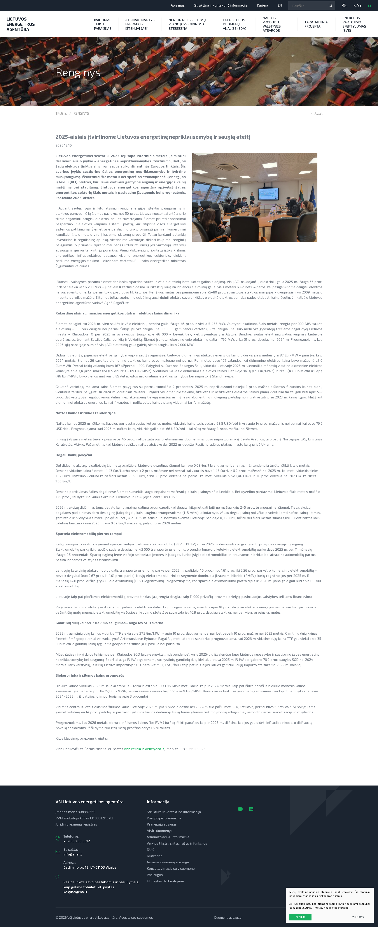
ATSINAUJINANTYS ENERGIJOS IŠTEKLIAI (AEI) (139, 24)
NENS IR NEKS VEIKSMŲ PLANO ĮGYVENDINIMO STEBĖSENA (187, 24)
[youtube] (240, 809)
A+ (359, 5)
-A (354, 5)
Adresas (101, 877)
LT (369, 5)
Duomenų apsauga (228, 917)
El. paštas (72, 851)
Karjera (262, 5)
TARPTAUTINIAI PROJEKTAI (316, 24)
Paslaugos (155, 875)
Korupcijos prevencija (164, 818)
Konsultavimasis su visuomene (171, 868)
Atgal (318, 113)
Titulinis (61, 113)
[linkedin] (251, 809)
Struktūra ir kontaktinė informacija (221, 5)
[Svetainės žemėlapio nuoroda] (344, 5)
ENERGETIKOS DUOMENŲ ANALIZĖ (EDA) (234, 24)
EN (280, 5)
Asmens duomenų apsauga (168, 862)
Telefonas (76, 838)
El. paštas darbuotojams (166, 881)
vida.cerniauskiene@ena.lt (144, 749)
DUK (150, 849)
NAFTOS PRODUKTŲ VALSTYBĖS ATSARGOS (272, 24)
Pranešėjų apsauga (162, 824)
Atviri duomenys (159, 830)
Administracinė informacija (168, 837)
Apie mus (178, 5)
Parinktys (358, 917)
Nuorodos (154, 856)
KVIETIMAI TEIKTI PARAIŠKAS (102, 24)
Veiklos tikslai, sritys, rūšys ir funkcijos (177, 843)
